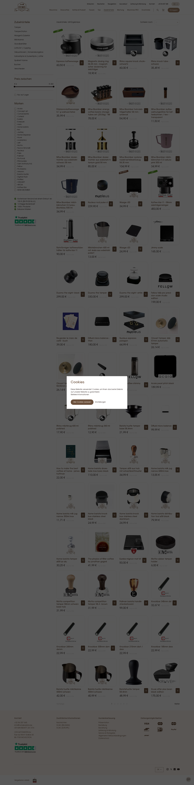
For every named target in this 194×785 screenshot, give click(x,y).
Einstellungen (100, 402)
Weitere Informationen (80, 395)
